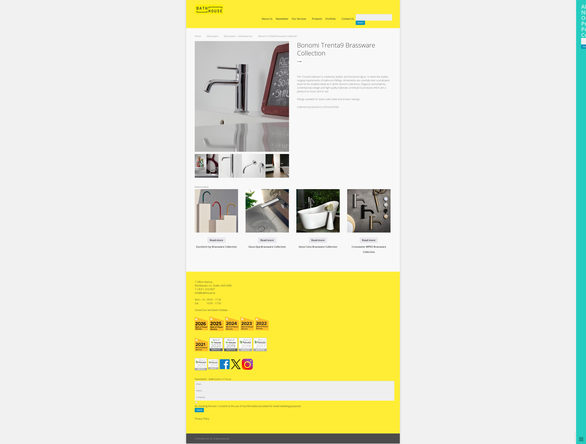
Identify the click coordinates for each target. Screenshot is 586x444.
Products (317, 18)
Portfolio (331, 18)
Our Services (299, 18)
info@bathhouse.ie (205, 293)
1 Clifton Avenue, (204, 282)
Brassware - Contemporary (238, 36)
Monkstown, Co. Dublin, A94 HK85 (213, 285)
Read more (216, 240)
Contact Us (348, 18)
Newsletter (282, 18)
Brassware (212, 36)
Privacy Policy (202, 418)
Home (198, 36)
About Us (267, 18)
